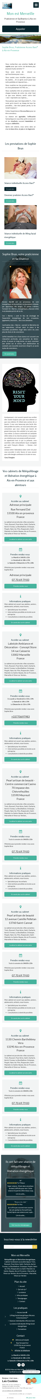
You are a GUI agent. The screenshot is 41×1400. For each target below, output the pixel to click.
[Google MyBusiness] (23, 1364)
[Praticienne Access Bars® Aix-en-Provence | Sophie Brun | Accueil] (7, 5)
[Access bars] (20, 168)
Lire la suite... (20, 1194)
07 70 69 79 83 (20, 579)
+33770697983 (20, 716)
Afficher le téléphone (22, 1350)
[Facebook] (19, 1364)
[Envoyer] (34, 1247)
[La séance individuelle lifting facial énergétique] (20, 217)
